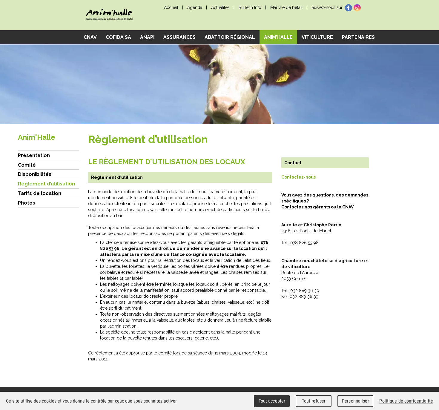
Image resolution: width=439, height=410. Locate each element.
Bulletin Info (250, 7)
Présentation (34, 155)
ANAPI (147, 37)
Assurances (179, 37)
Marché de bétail (286, 7)
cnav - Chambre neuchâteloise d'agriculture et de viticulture (109, 15)
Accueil (171, 7)
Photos (26, 203)
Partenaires (358, 37)
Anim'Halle (278, 37)
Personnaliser (355, 401)
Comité (27, 165)
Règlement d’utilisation (46, 184)
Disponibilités (34, 174)
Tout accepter (272, 401)
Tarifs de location (39, 193)
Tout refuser (314, 401)
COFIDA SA (118, 37)
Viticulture (317, 37)
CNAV (90, 37)
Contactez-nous (298, 177)
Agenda (194, 7)
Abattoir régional (230, 37)
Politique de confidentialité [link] (406, 401)
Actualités (220, 7)
